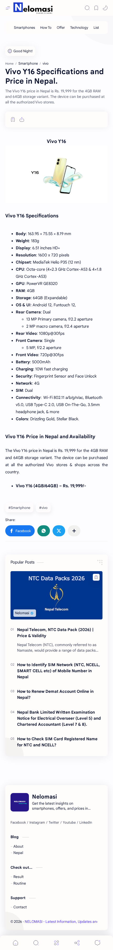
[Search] (87, 8)
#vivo (43, 507)
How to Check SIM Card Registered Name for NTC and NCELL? (57, 741)
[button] (20, 530)
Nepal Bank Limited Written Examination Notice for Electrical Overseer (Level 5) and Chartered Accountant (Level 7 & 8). (59, 718)
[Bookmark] (96, 8)
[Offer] (61, 27)
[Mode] (105, 8)
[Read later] (13, 119)
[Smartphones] (24, 27)
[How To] (46, 27)
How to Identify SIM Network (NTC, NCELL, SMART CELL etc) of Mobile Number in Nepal (58, 670)
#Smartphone (19, 507)
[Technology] (79, 27)
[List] (96, 27)
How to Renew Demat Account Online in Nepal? (55, 694)
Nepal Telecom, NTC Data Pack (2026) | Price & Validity (55, 632)
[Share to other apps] (74, 530)
